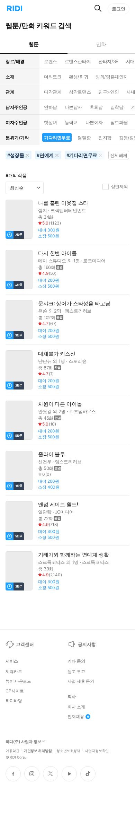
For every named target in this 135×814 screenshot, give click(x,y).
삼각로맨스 (80, 92)
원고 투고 (76, 671)
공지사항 (87, 644)
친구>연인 (108, 92)
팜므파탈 (119, 122)
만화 (101, 44)
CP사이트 (15, 691)
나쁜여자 (94, 122)
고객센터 (25, 644)
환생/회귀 (78, 76)
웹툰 (34, 44)
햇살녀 (50, 122)
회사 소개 (76, 706)
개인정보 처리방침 (38, 750)
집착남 (117, 107)
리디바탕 (14, 700)
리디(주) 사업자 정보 (23, 741)
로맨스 (50, 61)
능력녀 (71, 122)
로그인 (118, 8)
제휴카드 (14, 671)
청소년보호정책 (68, 750)
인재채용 (76, 716)
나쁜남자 (73, 107)
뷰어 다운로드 (18, 681)
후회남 (96, 107)
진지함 (104, 137)
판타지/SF (108, 61)
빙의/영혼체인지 (112, 76)
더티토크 (52, 76)
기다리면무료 (57, 137)
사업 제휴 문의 (81, 681)
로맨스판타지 (78, 61)
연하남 (50, 107)
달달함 (84, 137)
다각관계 (52, 92)
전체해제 (118, 155)
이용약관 (12, 750)
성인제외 (119, 186)
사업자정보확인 (97, 750)
